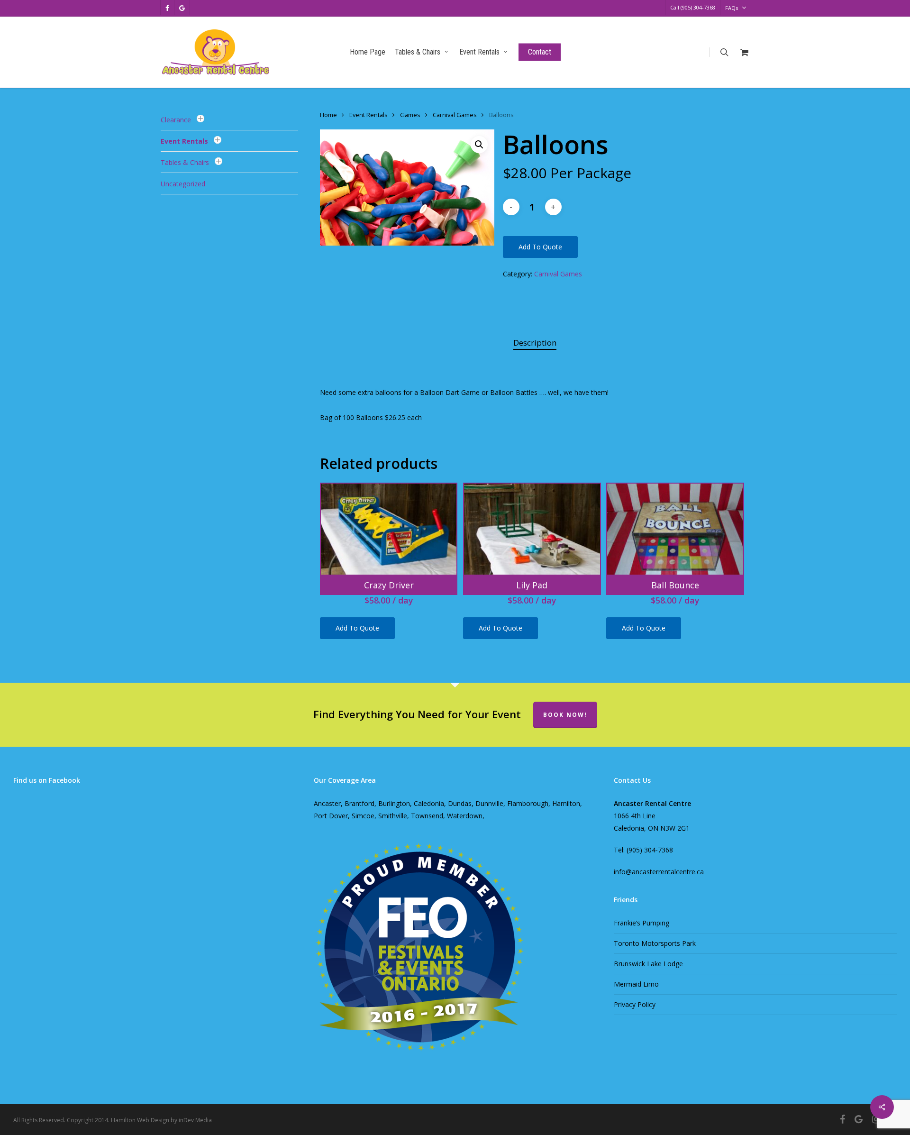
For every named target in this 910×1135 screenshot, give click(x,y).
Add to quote (540, 246)
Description (534, 342)
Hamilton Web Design (140, 1120)
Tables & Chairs (185, 162)
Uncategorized (183, 183)
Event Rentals (184, 141)
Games (410, 114)
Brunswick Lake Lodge (648, 963)
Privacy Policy (634, 1004)
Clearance (176, 119)
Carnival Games (455, 114)
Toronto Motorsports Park (655, 943)
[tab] (535, 343)
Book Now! (565, 715)
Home (328, 114)
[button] (479, 144)
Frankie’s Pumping (641, 922)
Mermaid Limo (636, 984)
